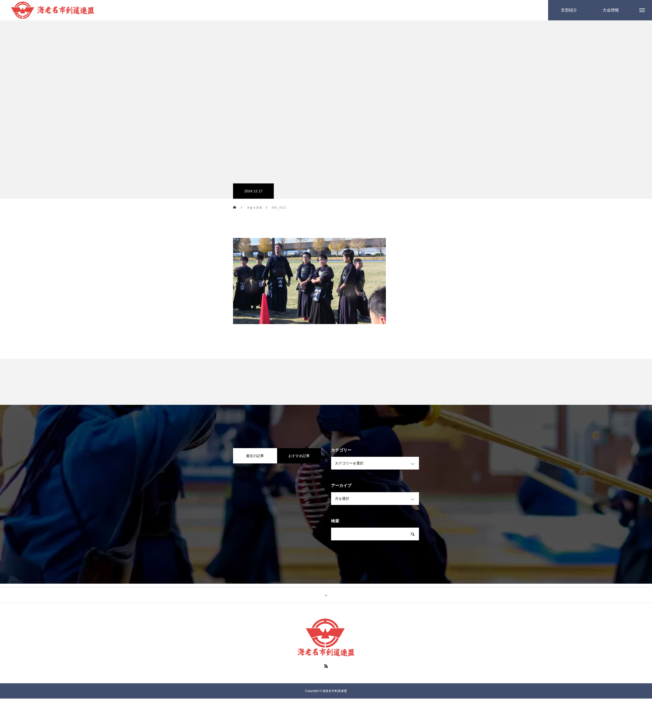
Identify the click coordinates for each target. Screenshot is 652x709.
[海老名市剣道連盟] (52, 10)
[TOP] (326, 595)
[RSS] (326, 665)
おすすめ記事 (299, 456)
